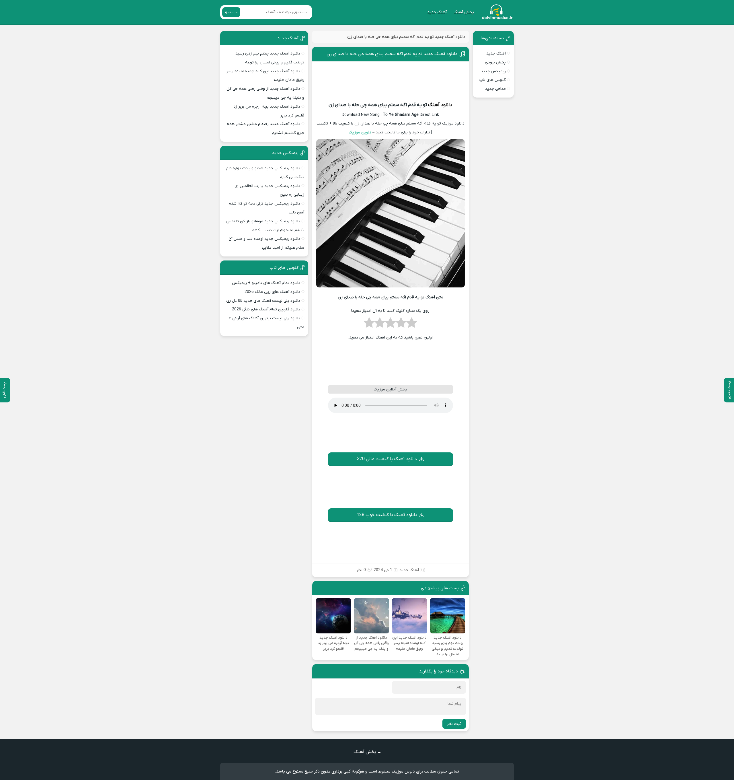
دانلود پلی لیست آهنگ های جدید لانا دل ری (263, 301)
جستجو (231, 12)
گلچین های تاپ (492, 80)
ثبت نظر (454, 724)
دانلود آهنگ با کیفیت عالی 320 (387, 459)
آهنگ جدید (437, 12)
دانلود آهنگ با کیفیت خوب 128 (387, 515)
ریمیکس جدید (493, 71)
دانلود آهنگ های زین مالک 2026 (272, 292)
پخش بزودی (495, 62)
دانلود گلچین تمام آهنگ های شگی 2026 (266, 309)
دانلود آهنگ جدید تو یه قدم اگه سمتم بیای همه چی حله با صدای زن (392, 54)
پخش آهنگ (464, 12)
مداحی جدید (495, 89)
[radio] (411, 324)
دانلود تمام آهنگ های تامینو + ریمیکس (266, 283)
